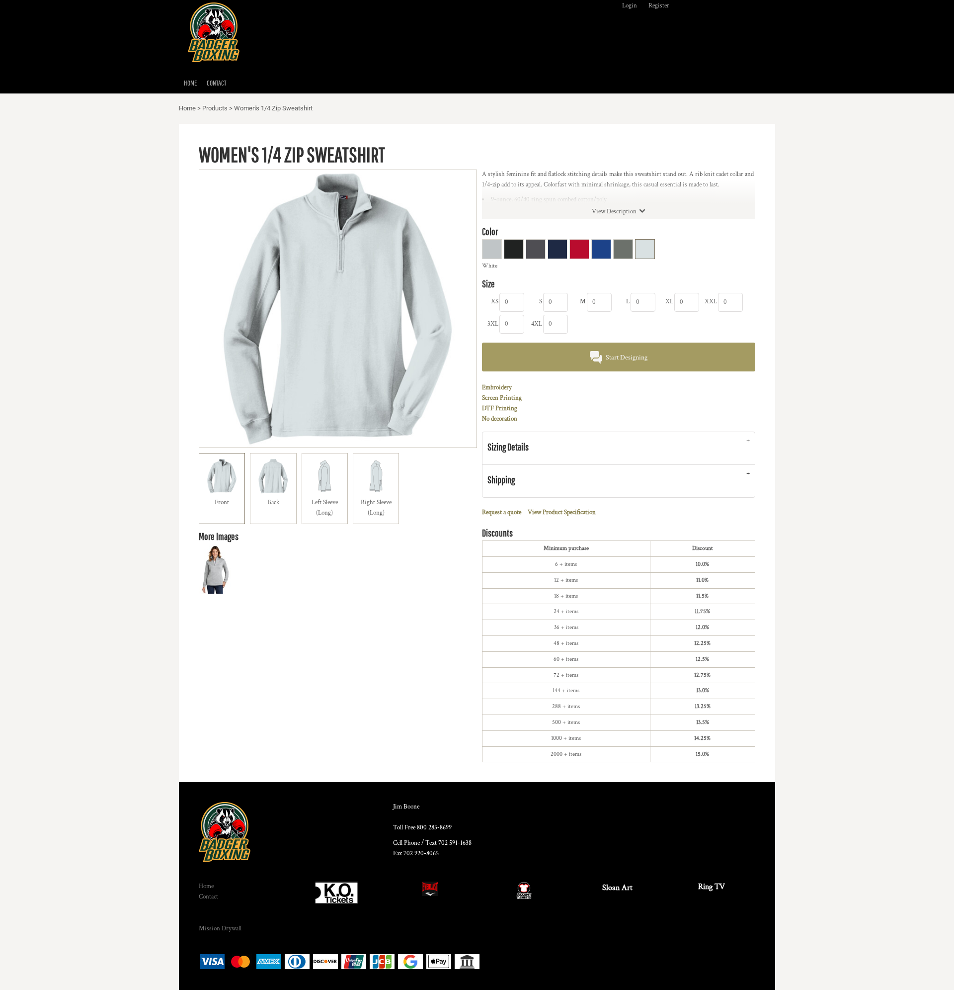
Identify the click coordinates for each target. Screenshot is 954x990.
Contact (208, 897)
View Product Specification (562, 512)
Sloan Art (617, 888)
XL (669, 301)
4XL (536, 324)
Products (215, 108)
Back (273, 502)
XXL (711, 301)
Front (222, 502)
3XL (492, 324)
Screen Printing (502, 398)
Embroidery (497, 387)
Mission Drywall (220, 928)
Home (187, 108)
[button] (336, 893)
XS (494, 301)
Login (629, 5)
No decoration (499, 419)
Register (658, 5)
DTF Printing (499, 408)
